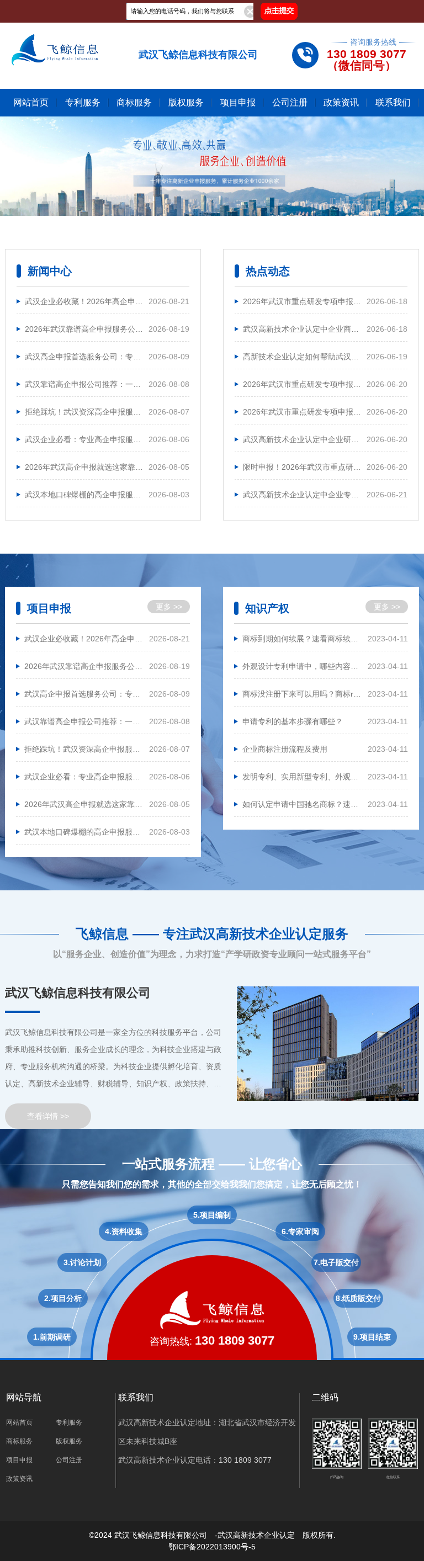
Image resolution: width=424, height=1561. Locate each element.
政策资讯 (341, 102)
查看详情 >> (48, 1116)
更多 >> (169, 606)
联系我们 (393, 102)
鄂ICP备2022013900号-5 (212, 1546)
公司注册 (290, 102)
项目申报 (238, 102)
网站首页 (31, 102)
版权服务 (186, 102)
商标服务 (134, 102)
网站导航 (23, 1397)
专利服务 (82, 102)
